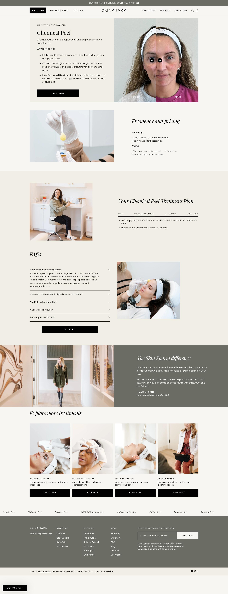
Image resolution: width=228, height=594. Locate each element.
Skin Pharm (44, 571)
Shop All (61, 533)
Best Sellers (63, 537)
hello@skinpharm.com (41, 533)
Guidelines (89, 554)
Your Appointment (144, 214)
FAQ (113, 542)
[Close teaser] (26, 586)
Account (115, 533)
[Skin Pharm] (114, 10)
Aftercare (171, 214)
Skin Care (193, 214)
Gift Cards (116, 554)
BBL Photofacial (40, 478)
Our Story (116, 537)
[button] (58, 10)
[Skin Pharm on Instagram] (195, 571)
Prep (120, 214)
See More (70, 329)
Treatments (90, 537)
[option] (114, 3)
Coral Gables (112, 2)
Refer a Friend (91, 542)
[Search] (192, 10)
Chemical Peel (49, 585)
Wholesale (62, 546)
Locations (89, 533)
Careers (115, 550)
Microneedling (124, 478)
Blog (113, 546)
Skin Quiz (61, 542)
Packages (89, 550)
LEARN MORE (49, 468)
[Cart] (197, 10)
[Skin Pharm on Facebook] (192, 571)
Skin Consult (166, 478)
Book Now (177, 587)
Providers (89, 546)
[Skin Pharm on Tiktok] (197, 571)
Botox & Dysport (83, 478)
